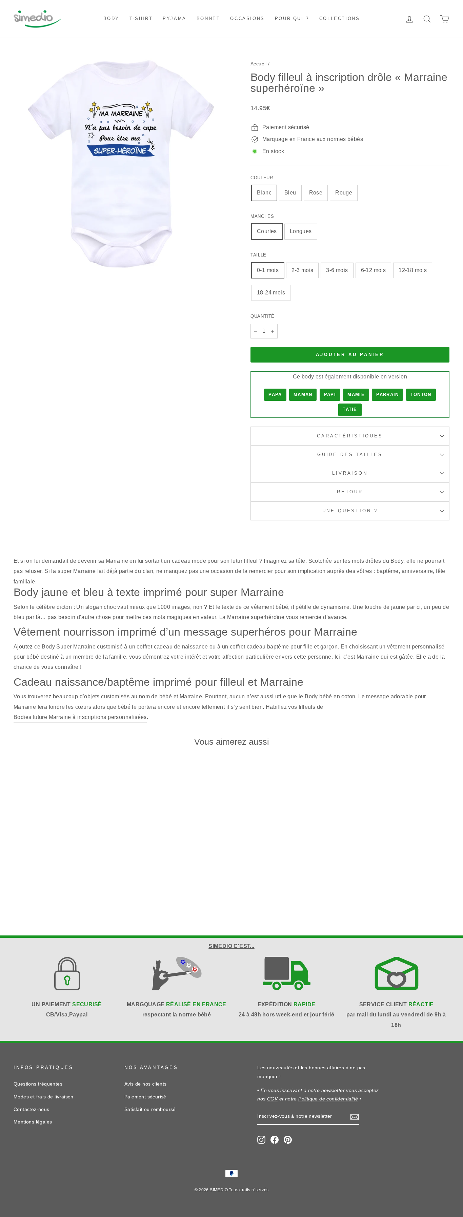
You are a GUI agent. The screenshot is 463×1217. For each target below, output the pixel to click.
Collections (339, 18)
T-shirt (141, 18)
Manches (262, 216)
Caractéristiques (350, 435)
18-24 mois (271, 292)
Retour (350, 491)
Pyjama (174, 18)
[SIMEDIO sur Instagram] (261, 1139)
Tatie (350, 409)
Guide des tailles (350, 454)
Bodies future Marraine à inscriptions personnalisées (80, 717)
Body (111, 18)
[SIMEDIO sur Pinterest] (288, 1139)
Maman (303, 394)
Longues (301, 231)
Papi (330, 394)
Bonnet (208, 18)
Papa (275, 394)
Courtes (267, 231)
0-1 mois (268, 270)
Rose (316, 192)
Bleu (290, 192)
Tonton (420, 394)
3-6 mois (337, 270)
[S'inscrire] (354, 1117)
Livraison (350, 473)
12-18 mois (413, 270)
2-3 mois (302, 270)
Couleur (261, 177)
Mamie (356, 394)
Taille (258, 254)
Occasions (247, 18)
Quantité (262, 316)
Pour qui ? (292, 18)
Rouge (343, 192)
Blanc (264, 192)
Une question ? (350, 510)
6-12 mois (373, 270)
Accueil (258, 63)
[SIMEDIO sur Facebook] (274, 1139)
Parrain (387, 394)
